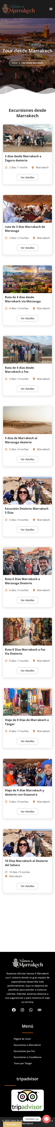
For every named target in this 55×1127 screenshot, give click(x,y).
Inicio (15, 63)
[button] (50, 9)
